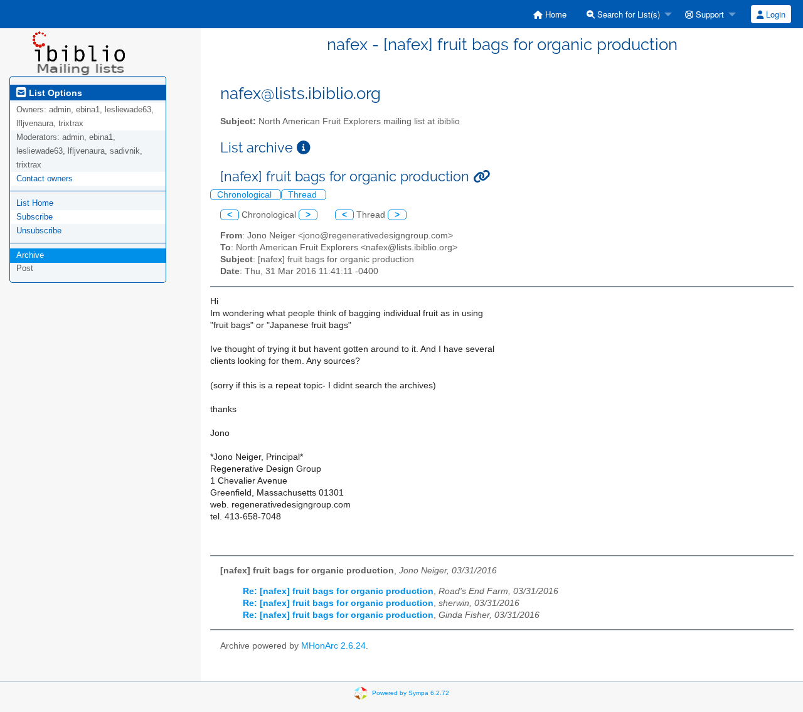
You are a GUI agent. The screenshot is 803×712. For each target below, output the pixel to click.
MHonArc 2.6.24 (333, 646)
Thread (303, 194)
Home (554, 14)
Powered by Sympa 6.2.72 (410, 692)
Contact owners (44, 178)
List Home (34, 203)
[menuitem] (550, 14)
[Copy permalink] (481, 176)
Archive (30, 255)
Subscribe (34, 216)
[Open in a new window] (304, 148)
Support (708, 14)
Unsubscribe (38, 230)
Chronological (245, 194)
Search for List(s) (627, 14)
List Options (54, 93)
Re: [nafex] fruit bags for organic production (338, 591)
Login (774, 14)
